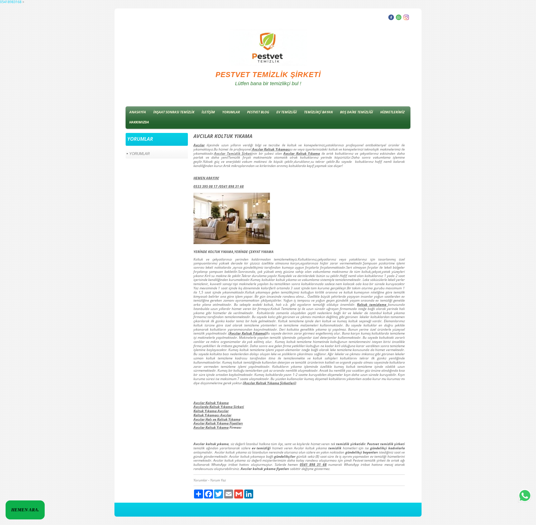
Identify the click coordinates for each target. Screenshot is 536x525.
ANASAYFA (137, 112)
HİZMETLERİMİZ (392, 112)
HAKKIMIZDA (139, 122)
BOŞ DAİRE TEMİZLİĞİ (356, 112)
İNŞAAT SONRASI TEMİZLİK (173, 112)
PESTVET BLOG (258, 112)
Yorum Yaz (218, 480)
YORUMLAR (231, 112)
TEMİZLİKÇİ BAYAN (318, 112)
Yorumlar (200, 480)
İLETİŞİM (208, 112)
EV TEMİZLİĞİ (286, 112)
